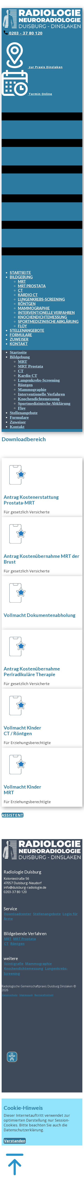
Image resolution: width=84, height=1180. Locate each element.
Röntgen (17, 943)
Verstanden (14, 1140)
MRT (7, 939)
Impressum (26, 994)
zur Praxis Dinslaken (45, 67)
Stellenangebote (47, 914)
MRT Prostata (24, 939)
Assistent (12, 815)
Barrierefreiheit (43, 994)
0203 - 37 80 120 (25, 33)
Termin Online (40, 94)
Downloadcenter (17, 914)
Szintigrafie (13, 963)
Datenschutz (10, 994)
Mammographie (38, 963)
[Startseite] (42, 27)
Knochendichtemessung (23, 968)
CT (6, 943)
